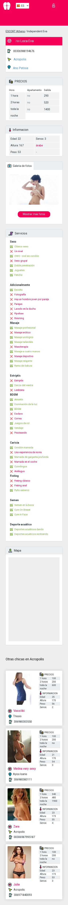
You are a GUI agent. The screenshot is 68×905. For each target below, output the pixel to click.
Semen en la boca (24, 505)
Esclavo (18, 413)
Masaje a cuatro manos (27, 351)
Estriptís (18, 380)
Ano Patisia (20, 68)
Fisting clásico (22, 480)
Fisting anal (20, 485)
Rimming (19, 318)
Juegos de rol (21, 423)
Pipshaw (19, 313)
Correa (18, 418)
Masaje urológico (23, 337)
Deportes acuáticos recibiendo (31, 534)
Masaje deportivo (23, 356)
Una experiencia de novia (28, 452)
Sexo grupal (20, 260)
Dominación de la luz (25, 404)
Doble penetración (24, 265)
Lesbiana (19, 390)
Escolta (18, 289)
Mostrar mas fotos (34, 214)
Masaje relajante (23, 360)
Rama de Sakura (23, 365)
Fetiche (18, 275)
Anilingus (19, 471)
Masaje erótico (22, 332)
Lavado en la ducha (25, 308)
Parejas (18, 304)
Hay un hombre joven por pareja (31, 299)
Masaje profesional (25, 327)
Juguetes (19, 270)
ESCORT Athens (15, 31)
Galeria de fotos (22, 165)
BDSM (17, 409)
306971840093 (23, 895)
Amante (18, 399)
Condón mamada (23, 447)
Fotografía (20, 294)
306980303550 (23, 721)
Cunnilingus (20, 466)
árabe (39, 145)
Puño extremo (21, 490)
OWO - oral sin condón (26, 256)
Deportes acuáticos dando (29, 529)
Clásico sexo (21, 246)
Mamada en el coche (25, 461)
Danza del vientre (23, 385)
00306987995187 (24, 837)
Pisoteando (20, 432)
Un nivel (18, 251)
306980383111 (23, 779)
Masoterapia (21, 346)
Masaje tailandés (23, 342)
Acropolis (19, 59)
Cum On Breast (22, 509)
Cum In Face (21, 514)
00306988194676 (23, 51)
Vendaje (18, 427)
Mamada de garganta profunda (31, 457)
